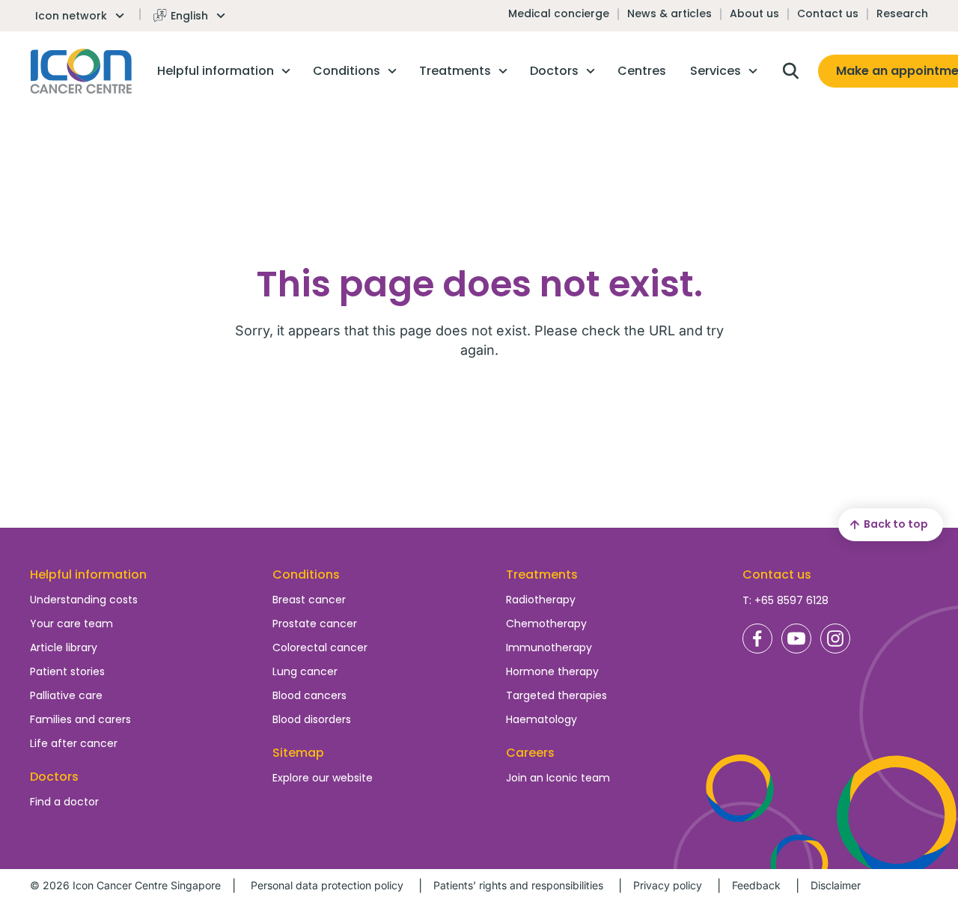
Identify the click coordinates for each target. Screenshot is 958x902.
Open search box (790, 71)
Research (902, 13)
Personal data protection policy (327, 885)
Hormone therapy (552, 671)
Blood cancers (309, 695)
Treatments (542, 574)
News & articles (669, 13)
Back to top (896, 523)
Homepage (81, 71)
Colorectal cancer (319, 647)
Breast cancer (309, 599)
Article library (63, 647)
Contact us (827, 13)
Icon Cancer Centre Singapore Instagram (835, 638)
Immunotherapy (549, 647)
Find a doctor (64, 801)
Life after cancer (74, 743)
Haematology (541, 719)
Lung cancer (305, 671)
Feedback (756, 885)
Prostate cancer (314, 623)
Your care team (71, 623)
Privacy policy (667, 885)
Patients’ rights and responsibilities (518, 885)
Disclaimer (836, 885)
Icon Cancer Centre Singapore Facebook (757, 638)
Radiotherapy (541, 599)
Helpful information (88, 574)
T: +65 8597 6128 (785, 600)
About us (754, 13)
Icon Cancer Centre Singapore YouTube (796, 638)
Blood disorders (311, 719)
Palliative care (66, 695)
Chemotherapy (546, 623)
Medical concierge (558, 13)
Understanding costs (84, 599)
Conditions (306, 574)
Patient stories (67, 671)
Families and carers (80, 719)
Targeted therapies (556, 695)
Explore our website (322, 777)
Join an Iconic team (558, 777)
